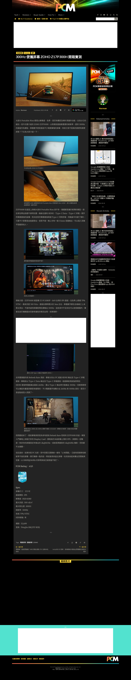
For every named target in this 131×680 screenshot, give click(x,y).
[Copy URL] (64, 110)
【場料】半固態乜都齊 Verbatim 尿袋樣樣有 (103, 271)
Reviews (26, 53)
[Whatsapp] (110, 15)
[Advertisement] (65, 34)
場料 (92, 275)
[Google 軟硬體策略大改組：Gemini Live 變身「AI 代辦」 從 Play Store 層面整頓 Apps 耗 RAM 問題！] (103, 157)
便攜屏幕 (29, 542)
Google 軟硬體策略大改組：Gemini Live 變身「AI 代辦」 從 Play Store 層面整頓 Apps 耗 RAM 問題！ (102, 170)
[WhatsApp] (56, 110)
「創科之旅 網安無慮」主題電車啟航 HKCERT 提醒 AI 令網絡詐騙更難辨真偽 (103, 198)
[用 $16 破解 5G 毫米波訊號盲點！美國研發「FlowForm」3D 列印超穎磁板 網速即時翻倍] (103, 129)
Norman (24, 110)
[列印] (68, 110)
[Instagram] (101, 15)
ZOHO (35, 542)
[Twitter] (113, 15)
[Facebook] (97, 15)
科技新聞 (19, 53)
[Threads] (107, 15)
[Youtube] (104, 15)
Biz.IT (92, 190)
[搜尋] (116, 18)
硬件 (33, 53)
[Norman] (103, 99)
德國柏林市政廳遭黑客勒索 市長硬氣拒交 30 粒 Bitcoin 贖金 (103, 260)
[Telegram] (60, 110)
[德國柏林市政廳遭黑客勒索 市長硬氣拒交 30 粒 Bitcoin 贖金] (103, 249)
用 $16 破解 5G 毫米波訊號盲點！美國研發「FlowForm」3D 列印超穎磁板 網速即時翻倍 (103, 141)
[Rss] (117, 15)
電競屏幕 (23, 542)
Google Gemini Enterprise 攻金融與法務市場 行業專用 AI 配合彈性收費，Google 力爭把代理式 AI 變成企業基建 (102, 185)
